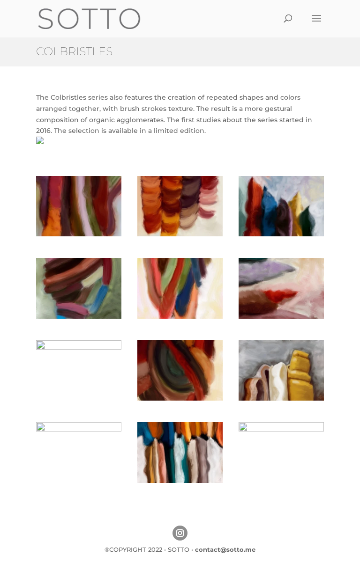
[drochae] (78, 316)
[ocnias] (180, 480)
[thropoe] (180, 398)
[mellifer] (281, 429)
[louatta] (78, 234)
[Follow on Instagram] (180, 533)
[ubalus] (78, 347)
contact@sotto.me (225, 549)
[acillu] (281, 316)
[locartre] (180, 234)
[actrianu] (180, 316)
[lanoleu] (281, 234)
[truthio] (281, 398)
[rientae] (78, 429)
